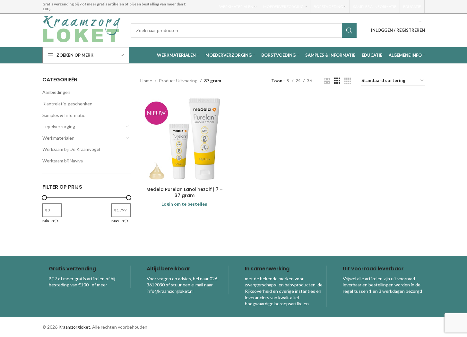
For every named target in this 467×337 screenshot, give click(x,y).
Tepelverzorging (58, 126)
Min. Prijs (50, 220)
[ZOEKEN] (349, 30)
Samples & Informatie (63, 115)
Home (146, 80)
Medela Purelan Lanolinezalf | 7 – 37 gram (184, 192)
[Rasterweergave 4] (347, 81)
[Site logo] (81, 29)
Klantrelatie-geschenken (67, 103)
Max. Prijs (119, 220)
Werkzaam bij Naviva (62, 160)
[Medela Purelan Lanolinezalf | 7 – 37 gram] (184, 139)
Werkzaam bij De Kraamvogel (71, 149)
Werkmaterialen (58, 138)
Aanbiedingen (56, 92)
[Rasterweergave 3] (337, 81)
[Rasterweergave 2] (327, 81)
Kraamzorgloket (74, 327)
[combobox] (244, 30)
